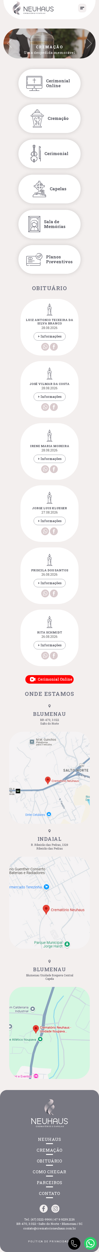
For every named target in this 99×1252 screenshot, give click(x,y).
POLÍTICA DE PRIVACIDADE (49, 1241)
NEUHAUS (49, 1139)
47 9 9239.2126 (64, 1219)
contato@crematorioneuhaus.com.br (49, 1228)
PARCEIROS (49, 1182)
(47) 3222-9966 (41, 1219)
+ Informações (49, 336)
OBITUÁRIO (49, 1161)
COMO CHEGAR (49, 1171)
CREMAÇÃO (49, 1150)
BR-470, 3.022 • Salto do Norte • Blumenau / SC (49, 1224)
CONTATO (49, 1193)
